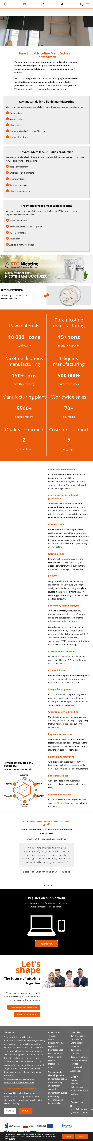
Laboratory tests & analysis (63, 605)
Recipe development (18, 166)
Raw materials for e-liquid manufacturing (46, 101)
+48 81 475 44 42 (80, 1112)
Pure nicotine (15, 113)
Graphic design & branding (21, 172)
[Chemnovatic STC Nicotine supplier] (46, 256)
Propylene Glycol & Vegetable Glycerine (27, 131)
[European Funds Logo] (38, 1122)
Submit (25, 1111)
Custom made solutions (61, 651)
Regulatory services (18, 185)
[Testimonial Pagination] (41, 885)
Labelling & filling (58, 775)
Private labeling (57, 670)
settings (12, 1139)
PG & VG (52, 576)
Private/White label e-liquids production (46, 152)
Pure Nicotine (56, 524)
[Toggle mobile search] (81, 4)
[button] (46, 295)
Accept (68, 1136)
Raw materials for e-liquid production (63, 497)
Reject (81, 1136)
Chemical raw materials (61, 469)
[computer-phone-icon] (46, 912)
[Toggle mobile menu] (87, 4)
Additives (24, 137)
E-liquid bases (15, 125)
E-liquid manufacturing (19, 191)
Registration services (60, 734)
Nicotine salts (15, 119)
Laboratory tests (17, 179)
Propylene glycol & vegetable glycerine (46, 205)
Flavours (13, 137)
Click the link (62, 803)
